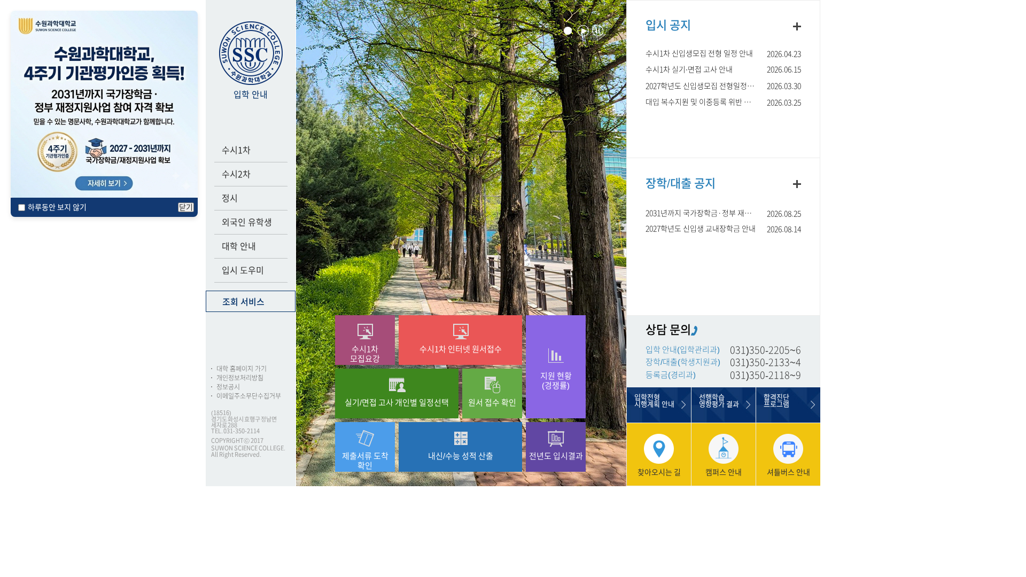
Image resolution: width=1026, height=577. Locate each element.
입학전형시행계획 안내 (654, 401)
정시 (230, 198)
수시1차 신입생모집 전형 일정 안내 (699, 53)
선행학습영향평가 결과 (719, 401)
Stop (597, 30)
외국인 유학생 (247, 222)
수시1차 (236, 150)
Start (583, 30)
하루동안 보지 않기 (57, 207)
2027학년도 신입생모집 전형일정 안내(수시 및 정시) (723, 86)
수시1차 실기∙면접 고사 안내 (689, 69)
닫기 (186, 207)
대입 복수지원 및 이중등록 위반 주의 (702, 102)
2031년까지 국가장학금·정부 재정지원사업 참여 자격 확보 (723, 213)
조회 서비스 (243, 302)
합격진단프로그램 (776, 401)
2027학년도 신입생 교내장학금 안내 (701, 228)
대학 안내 (239, 246)
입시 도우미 (243, 270)
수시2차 (236, 174)
